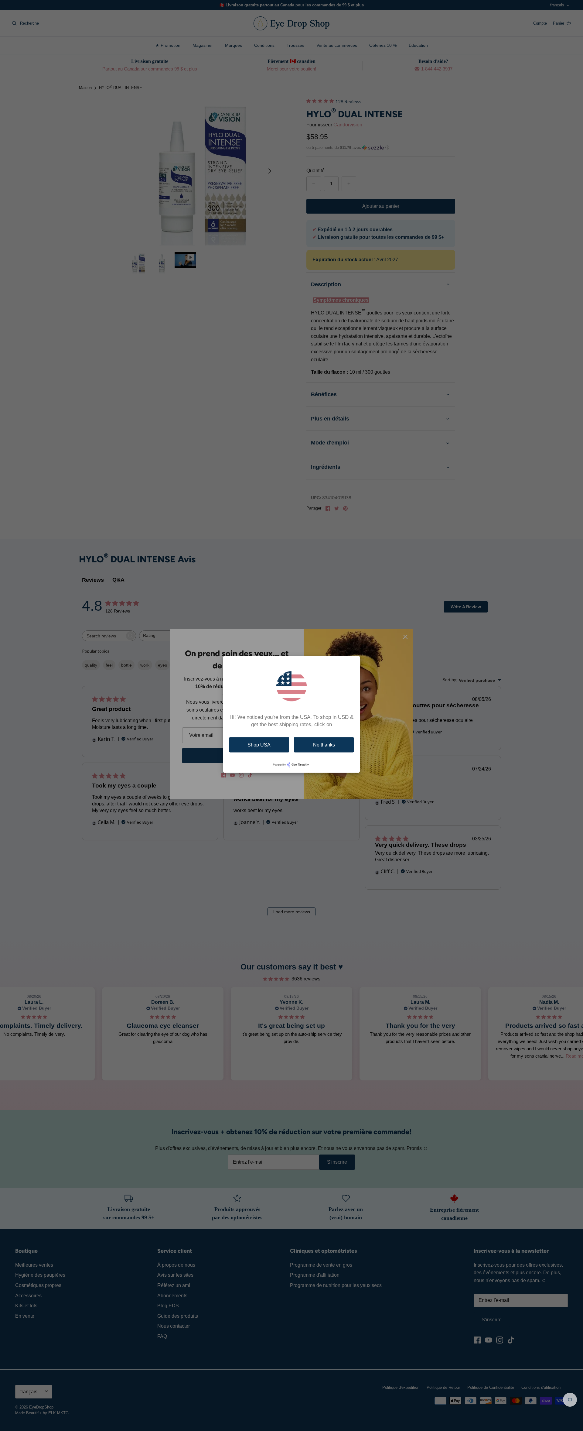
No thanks (324, 744)
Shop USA (259, 744)
